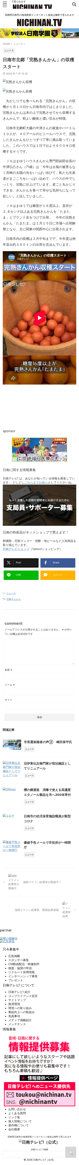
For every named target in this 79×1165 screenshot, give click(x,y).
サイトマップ (17, 1000)
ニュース (11, 593)
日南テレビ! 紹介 (19, 992)
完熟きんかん (14, 599)
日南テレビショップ (16, 549)
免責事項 (14, 1016)
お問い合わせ (17, 1109)
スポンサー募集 (18, 960)
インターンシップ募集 (23, 976)
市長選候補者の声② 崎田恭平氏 (48, 742)
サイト (8, 699)
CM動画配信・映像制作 (24, 964)
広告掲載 (14, 956)
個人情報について (20, 1121)
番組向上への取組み (21, 1012)
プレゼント (15, 980)
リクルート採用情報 (21, 972)
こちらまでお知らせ (37, 482)
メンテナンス (17, 1024)
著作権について (18, 1125)
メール (10, 684)
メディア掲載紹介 (20, 1020)
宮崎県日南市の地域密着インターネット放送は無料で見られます (39, 1136)
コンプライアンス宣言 (23, 996)
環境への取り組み (20, 1008)
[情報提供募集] (39, 1070)
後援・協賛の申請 (20, 968)
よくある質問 (17, 1113)
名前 (8, 669)
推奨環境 (14, 1004)
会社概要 (14, 1129)
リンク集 (14, 1117)
